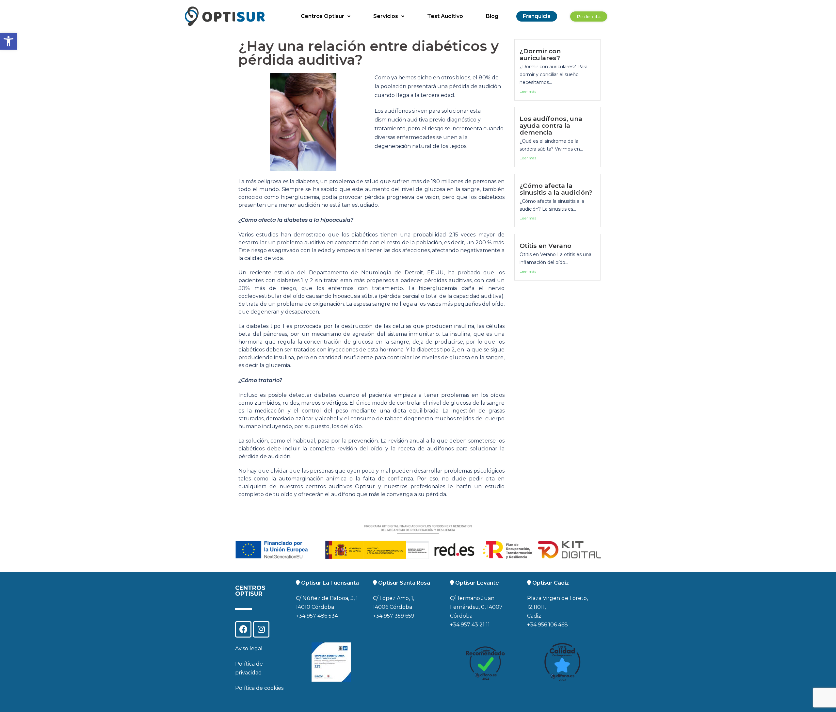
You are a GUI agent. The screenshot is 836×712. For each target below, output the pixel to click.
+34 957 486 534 (317, 616)
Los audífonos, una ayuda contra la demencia (551, 125)
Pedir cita (589, 16)
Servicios (385, 16)
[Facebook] (243, 629)
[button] (8, 41)
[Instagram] (261, 629)
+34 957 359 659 (393, 616)
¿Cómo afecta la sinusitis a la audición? (556, 189)
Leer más (528, 91)
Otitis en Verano (545, 246)
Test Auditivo (445, 16)
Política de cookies (259, 688)
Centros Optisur (322, 16)
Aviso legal (249, 648)
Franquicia (537, 16)
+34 (532, 625)
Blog (492, 16)
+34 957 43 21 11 (470, 625)
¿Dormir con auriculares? (540, 54)
